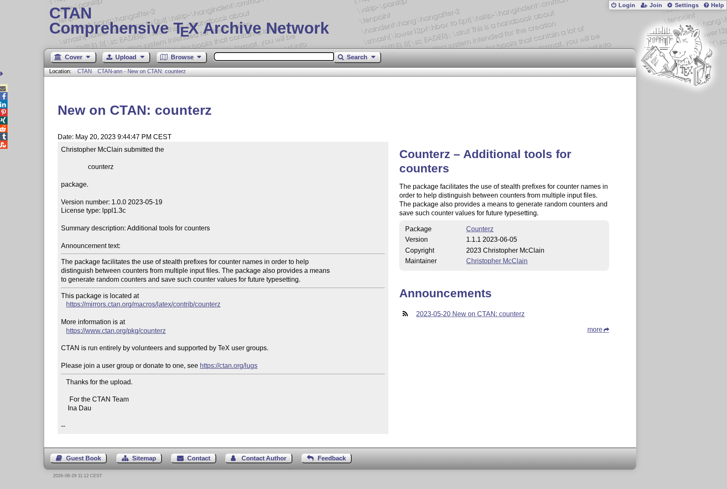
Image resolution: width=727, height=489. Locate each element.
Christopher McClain (497, 260)
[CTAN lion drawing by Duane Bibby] (676, 102)
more (594, 329)
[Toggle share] (2, 74)
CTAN (84, 71)
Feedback (332, 458)
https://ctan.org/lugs (228, 365)
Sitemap (144, 458)
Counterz (480, 229)
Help (717, 5)
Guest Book (83, 458)
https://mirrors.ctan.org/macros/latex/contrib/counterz (143, 304)
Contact (198, 458)
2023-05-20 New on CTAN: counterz (470, 313)
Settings (687, 5)
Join (656, 5)
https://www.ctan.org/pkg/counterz (116, 330)
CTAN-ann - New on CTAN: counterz (142, 71)
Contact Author (264, 458)
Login (626, 5)
